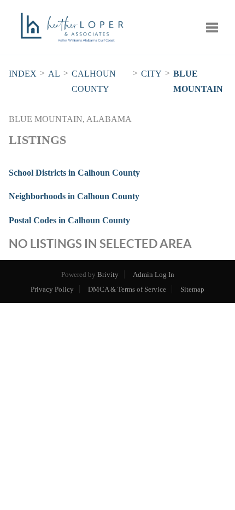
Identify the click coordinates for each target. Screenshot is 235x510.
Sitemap (192, 289)
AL (54, 73)
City (151, 73)
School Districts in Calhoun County (74, 172)
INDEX (23, 73)
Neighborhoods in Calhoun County (74, 196)
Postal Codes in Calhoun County (69, 220)
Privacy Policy (52, 289)
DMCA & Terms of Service (127, 289)
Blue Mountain (198, 81)
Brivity (108, 274)
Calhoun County (94, 81)
